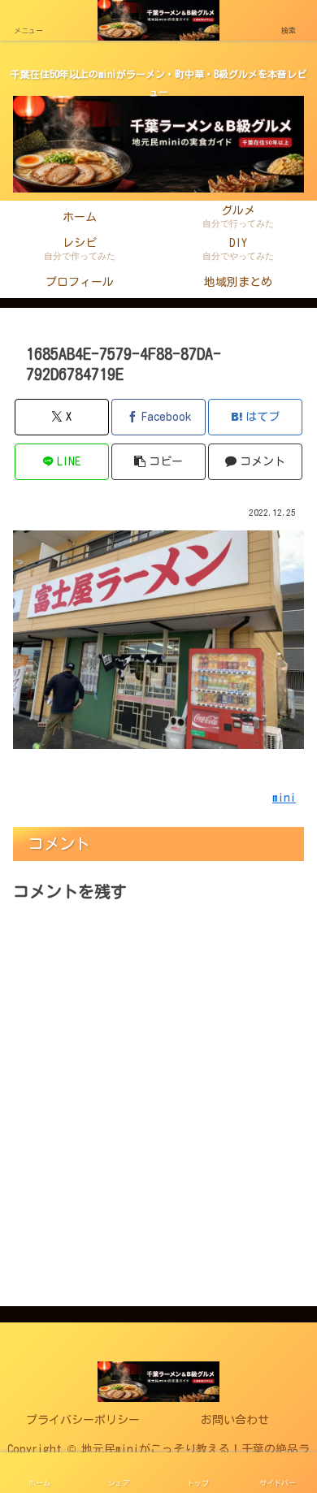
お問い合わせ (235, 1420)
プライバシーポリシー (83, 1420)
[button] (158, 462)
